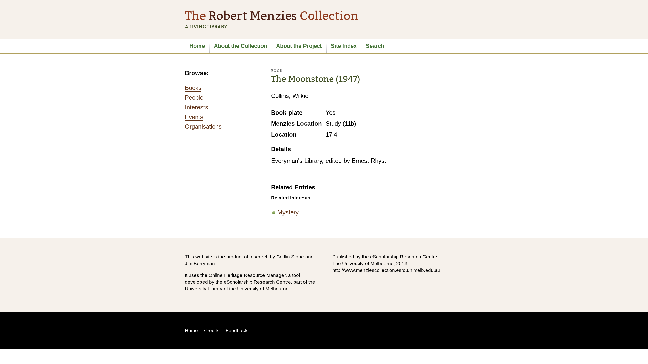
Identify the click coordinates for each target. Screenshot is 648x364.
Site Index (344, 46)
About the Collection (240, 46)
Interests (196, 107)
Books (193, 87)
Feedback (237, 330)
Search (375, 46)
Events (194, 116)
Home (197, 46)
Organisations (203, 126)
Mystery (288, 212)
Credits (211, 330)
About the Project (299, 46)
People (194, 97)
